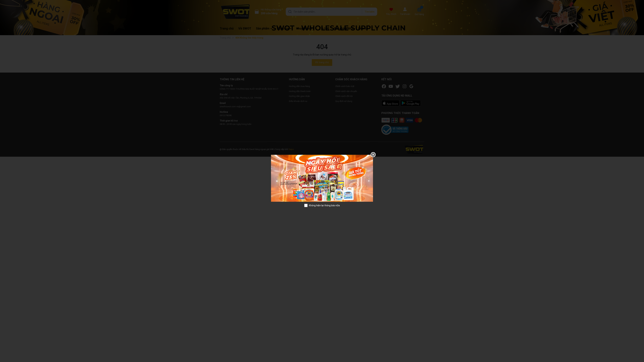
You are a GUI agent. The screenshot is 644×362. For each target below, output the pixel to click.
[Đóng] (373, 154)
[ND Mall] (322, 178)
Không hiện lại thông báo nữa (324, 205)
